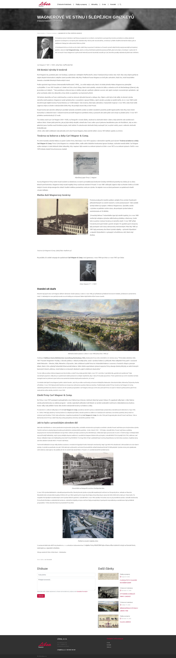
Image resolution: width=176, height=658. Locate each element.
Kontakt (113, 4)
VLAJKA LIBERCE (125, 622)
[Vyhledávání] (120, 4)
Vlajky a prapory (81, 4)
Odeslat (41, 596)
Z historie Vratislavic (64, 4)
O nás (104, 4)
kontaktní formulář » (82, 591)
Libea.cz (109, 647)
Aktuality (94, 4)
